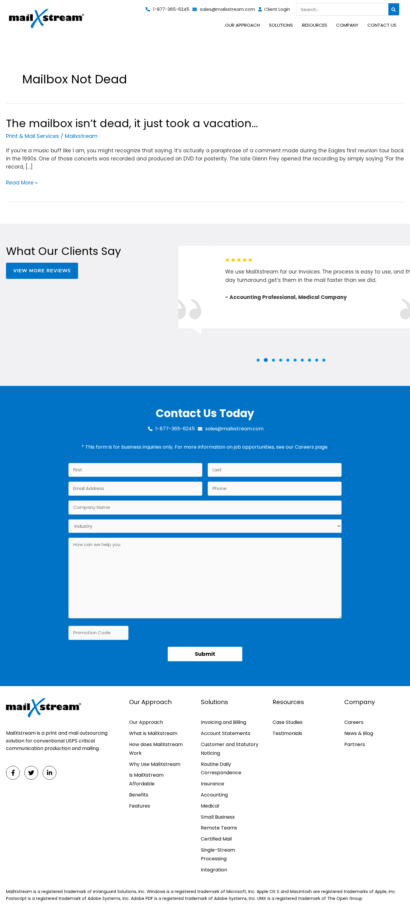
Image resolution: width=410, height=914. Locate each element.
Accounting (214, 794)
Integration (214, 869)
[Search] (393, 9)
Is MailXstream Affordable (146, 779)
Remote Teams (219, 827)
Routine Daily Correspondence (221, 768)
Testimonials (287, 733)
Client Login (277, 9)
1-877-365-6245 (171, 9)
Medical (210, 805)
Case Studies (288, 722)
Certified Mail (216, 838)
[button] (258, 360)
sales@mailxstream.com (227, 9)
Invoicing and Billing (223, 722)
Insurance (212, 783)
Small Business (218, 817)
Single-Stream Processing (218, 854)
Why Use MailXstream (154, 764)
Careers (304, 447)
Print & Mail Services (32, 136)
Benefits (138, 794)
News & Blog (358, 733)
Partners (354, 744)
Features (139, 805)
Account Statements (225, 733)
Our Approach (146, 722)
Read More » (22, 183)
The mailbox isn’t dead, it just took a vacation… (132, 123)
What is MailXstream (153, 733)
